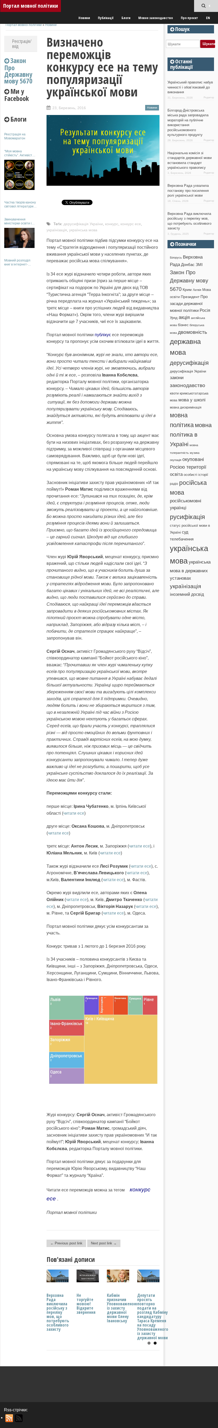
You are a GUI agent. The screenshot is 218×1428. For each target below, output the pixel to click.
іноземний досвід (187, 594)
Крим (187, 289)
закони (177, 377)
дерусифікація (189, 363)
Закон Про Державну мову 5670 (189, 280)
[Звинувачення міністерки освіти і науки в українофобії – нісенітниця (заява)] (19, 238)
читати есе (73, 813)
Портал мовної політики (30, 5)
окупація (175, 460)
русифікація (187, 516)
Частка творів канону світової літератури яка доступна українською (20, 204)
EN (208, 17)
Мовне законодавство (155, 17)
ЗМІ (199, 265)
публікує (103, 334)
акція (184, 317)
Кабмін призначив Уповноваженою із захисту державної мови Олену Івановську (122, 1308)
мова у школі (192, 399)
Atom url (19, 1418)
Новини (84, 17)
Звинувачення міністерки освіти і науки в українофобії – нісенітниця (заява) (20, 221)
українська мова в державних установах (190, 570)
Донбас (188, 265)
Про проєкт (189, 17)
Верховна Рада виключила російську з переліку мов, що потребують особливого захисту (58, 1312)
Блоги (125, 17)
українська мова (83, 230)
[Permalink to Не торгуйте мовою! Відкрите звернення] (88, 1281)
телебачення (182, 539)
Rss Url (9, 1418)
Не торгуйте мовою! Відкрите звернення (86, 1303)
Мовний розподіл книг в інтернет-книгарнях (17, 262)
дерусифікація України (83, 224)
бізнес (183, 325)
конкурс (111, 224)
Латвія (197, 289)
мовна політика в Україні (191, 434)
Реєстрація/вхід (22, 44)
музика (194, 452)
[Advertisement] (20, 349)
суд (185, 532)
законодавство (187, 385)
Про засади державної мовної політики (189, 304)
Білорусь (176, 257)
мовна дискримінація (186, 407)
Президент (190, 297)
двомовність (192, 332)
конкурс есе (130, 224)
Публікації (106, 17)
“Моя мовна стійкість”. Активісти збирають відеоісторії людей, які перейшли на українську (20, 153)
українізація (57, 230)
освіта (176, 474)
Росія (205, 310)
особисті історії (196, 475)
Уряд (174, 318)
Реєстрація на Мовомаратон (15, 136)
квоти (174, 393)
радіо (174, 484)
